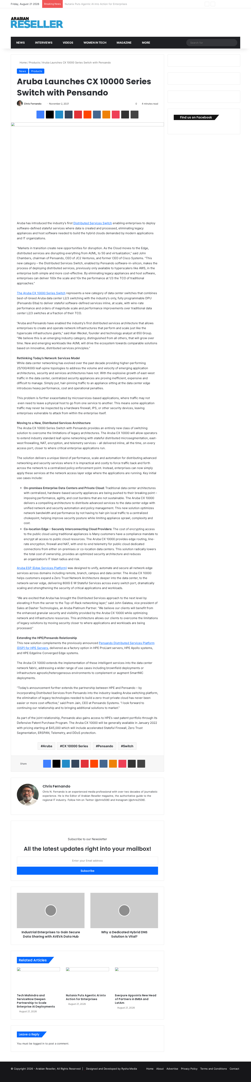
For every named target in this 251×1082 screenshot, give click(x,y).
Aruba (47, 746)
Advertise (172, 1068)
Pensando (105, 746)
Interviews (43, 42)
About (160, 1068)
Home (23, 62)
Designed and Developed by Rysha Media (111, 1068)
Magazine (124, 42)
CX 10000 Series (75, 746)
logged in (39, 1043)
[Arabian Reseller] (40, 22)
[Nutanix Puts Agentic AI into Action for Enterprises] (87, 979)
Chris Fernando (32, 103)
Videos (67, 42)
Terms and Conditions (213, 1068)
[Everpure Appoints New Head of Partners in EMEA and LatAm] (136, 979)
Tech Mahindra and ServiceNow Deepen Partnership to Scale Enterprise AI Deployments (36, 1001)
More (145, 42)
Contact (234, 1068)
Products (34, 62)
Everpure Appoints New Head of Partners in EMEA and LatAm (103, 4)
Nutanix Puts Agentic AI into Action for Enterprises (86, 997)
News (20, 42)
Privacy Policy (189, 1068)
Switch (128, 746)
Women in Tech (94, 42)
